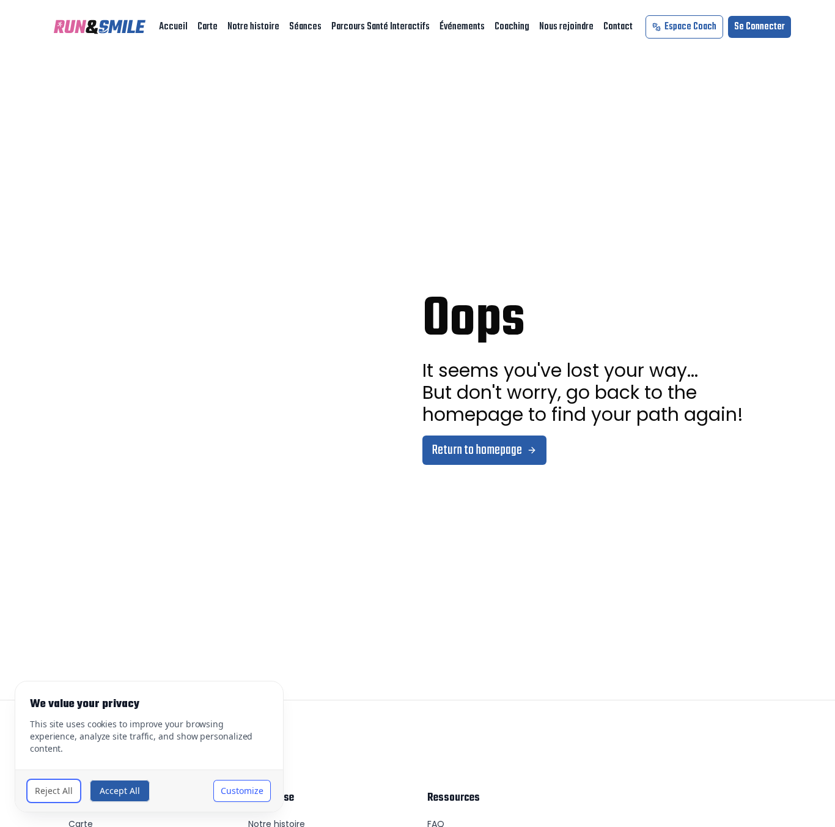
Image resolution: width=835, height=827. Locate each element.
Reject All (54, 790)
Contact (618, 27)
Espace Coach (690, 27)
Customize (242, 790)
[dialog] (149, 746)
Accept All (120, 790)
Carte (207, 27)
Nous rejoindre (566, 27)
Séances (305, 27)
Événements (462, 27)
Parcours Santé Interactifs (380, 27)
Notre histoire (253, 27)
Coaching (512, 27)
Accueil (173, 27)
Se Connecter (759, 27)
